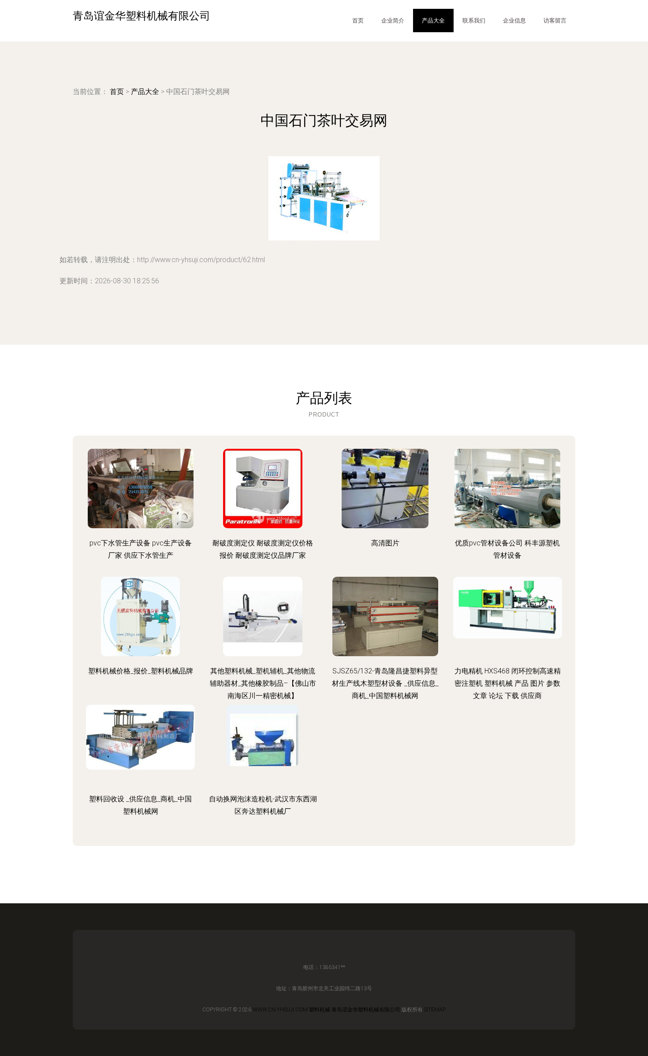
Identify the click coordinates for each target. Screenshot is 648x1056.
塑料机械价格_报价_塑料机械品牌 (140, 671)
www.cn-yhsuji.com (280, 1010)
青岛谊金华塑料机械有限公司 (365, 1010)
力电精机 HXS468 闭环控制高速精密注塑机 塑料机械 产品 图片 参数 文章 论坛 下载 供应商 (507, 683)
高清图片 (385, 543)
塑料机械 (319, 1010)
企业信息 (514, 20)
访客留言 (555, 20)
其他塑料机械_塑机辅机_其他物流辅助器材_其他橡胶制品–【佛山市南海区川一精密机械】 (263, 683)
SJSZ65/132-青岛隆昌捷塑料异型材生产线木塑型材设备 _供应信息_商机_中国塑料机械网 (385, 683)
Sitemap (435, 1010)
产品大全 (433, 20)
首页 (358, 20)
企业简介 (392, 20)
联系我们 (473, 20)
